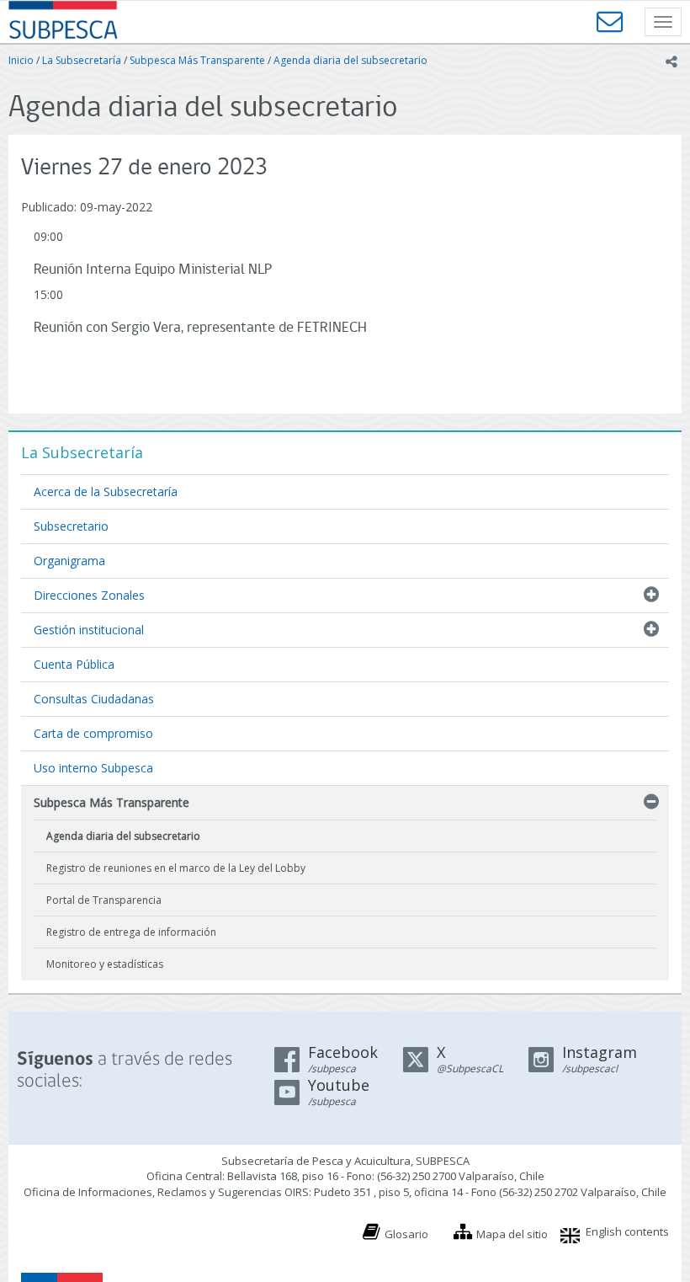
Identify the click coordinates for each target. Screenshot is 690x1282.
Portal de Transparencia (104, 900)
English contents (627, 1231)
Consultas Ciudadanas (94, 699)
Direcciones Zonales (89, 595)
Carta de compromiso (93, 733)
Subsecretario (71, 526)
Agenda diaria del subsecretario (350, 60)
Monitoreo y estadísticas (104, 964)
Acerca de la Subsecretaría (106, 491)
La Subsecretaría (81, 60)
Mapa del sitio (512, 1234)
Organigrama (69, 561)
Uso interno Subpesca (93, 768)
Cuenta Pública (74, 664)
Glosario (406, 1234)
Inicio (21, 60)
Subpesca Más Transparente (197, 60)
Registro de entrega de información (131, 932)
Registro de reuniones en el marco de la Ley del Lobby (175, 868)
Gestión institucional (89, 630)
